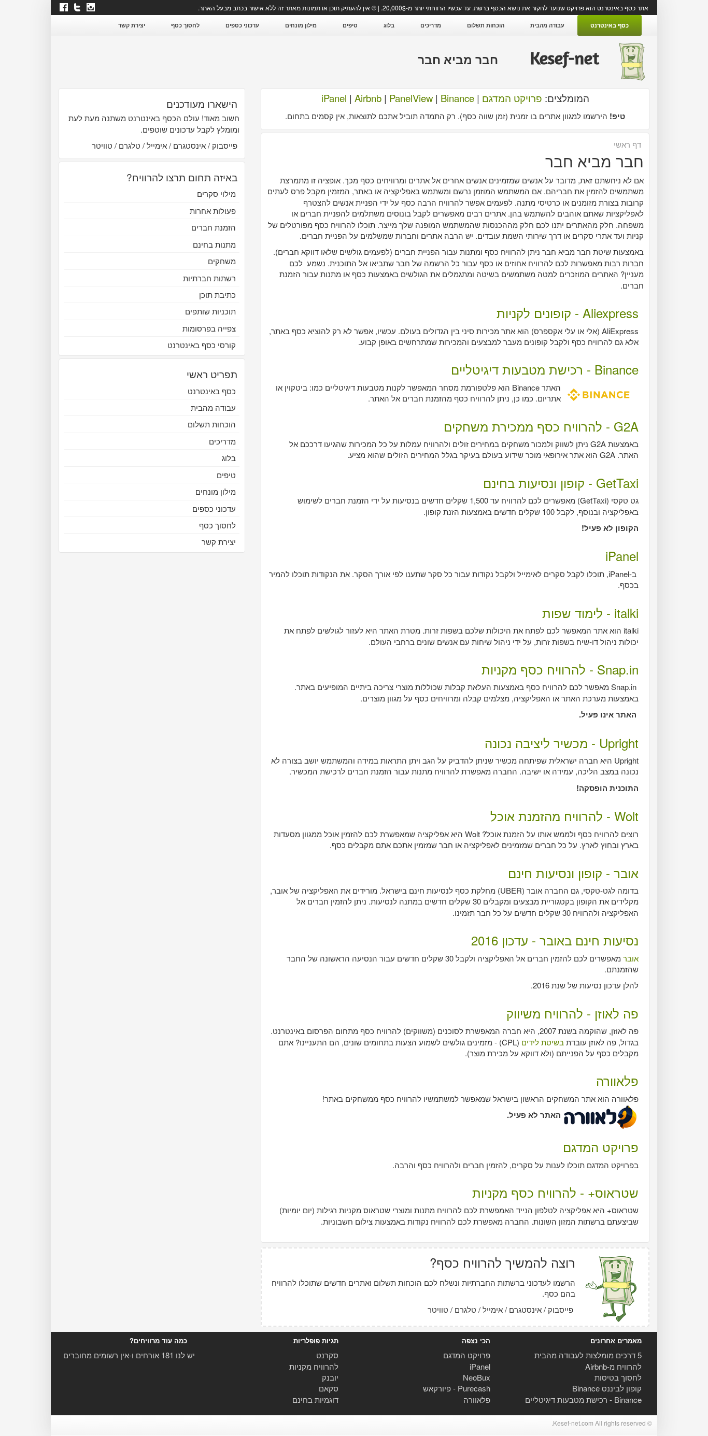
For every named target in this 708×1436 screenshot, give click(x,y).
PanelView (411, 98)
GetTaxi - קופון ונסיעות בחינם (561, 482)
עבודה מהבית (547, 25)
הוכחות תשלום (485, 25)
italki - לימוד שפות (590, 613)
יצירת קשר (131, 25)
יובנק (330, 1377)
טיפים (350, 25)
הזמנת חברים (213, 227)
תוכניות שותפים (210, 311)
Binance (457, 98)
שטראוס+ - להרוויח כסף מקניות (555, 1192)
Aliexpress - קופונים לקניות (568, 313)
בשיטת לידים (542, 1042)
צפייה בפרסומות (209, 328)
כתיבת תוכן (217, 294)
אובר (631, 958)
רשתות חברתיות (209, 277)
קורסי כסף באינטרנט (201, 344)
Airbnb (368, 98)
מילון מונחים (301, 25)
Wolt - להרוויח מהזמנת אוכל (564, 816)
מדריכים (430, 25)
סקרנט (327, 1354)
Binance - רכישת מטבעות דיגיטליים (545, 369)
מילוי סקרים (216, 193)
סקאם (328, 1388)
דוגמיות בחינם (315, 1399)
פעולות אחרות (213, 210)
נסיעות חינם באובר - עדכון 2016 (555, 940)
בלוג (389, 25)
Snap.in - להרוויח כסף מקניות (560, 669)
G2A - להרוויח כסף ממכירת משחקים (541, 426)
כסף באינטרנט (609, 25)
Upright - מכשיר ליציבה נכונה (562, 743)
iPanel (334, 98)
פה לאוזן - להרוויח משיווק (572, 1013)
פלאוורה (617, 1080)
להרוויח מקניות (313, 1366)
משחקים (222, 260)
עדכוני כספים (242, 25)
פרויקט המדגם (512, 98)
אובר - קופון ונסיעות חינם (573, 873)
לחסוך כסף (185, 25)
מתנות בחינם (214, 244)
